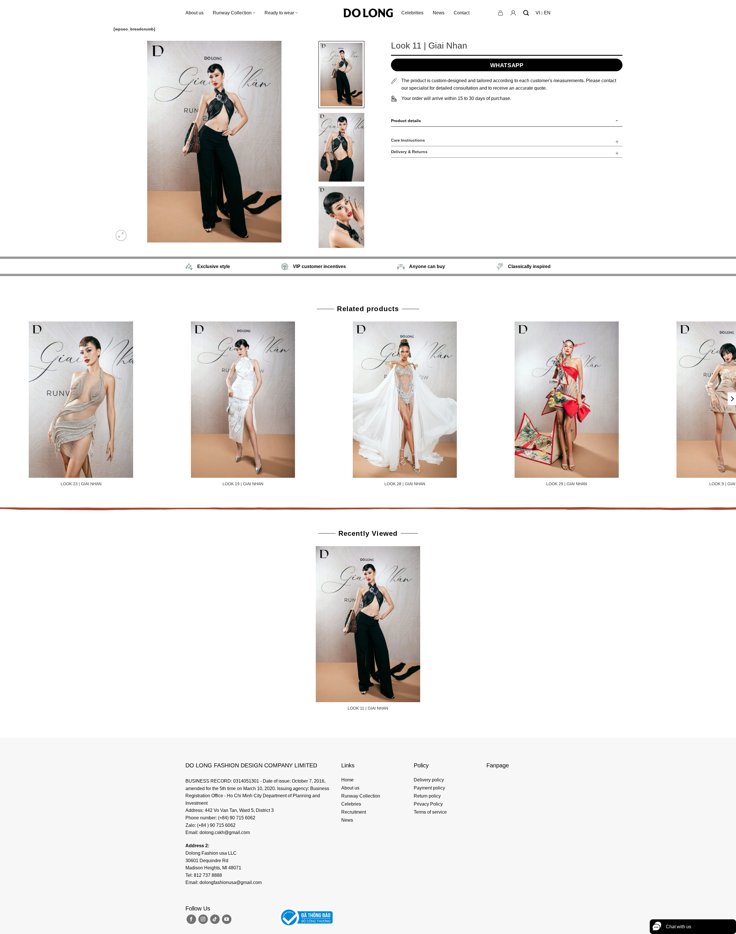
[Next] (304, 142)
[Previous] (125, 142)
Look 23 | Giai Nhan (81, 484)
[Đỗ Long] (368, 13)
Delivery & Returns (409, 151)
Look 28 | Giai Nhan (404, 484)
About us (194, 12)
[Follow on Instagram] (203, 919)
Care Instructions (408, 140)
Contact (461, 12)
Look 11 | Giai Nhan (368, 708)
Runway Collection (232, 12)
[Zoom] (121, 235)
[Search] (526, 13)
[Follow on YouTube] (226, 919)
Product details (406, 120)
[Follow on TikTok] (215, 919)
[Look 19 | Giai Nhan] (243, 399)
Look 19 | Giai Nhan (243, 484)
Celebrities (412, 12)
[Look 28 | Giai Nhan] (405, 399)
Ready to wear (279, 12)
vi (538, 12)
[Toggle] (617, 122)
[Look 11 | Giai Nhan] (368, 624)
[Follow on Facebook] (191, 919)
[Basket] (501, 13)
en (547, 12)
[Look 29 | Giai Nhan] (566, 399)
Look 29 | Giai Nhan (566, 484)
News (438, 12)
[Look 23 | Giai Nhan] (81, 399)
